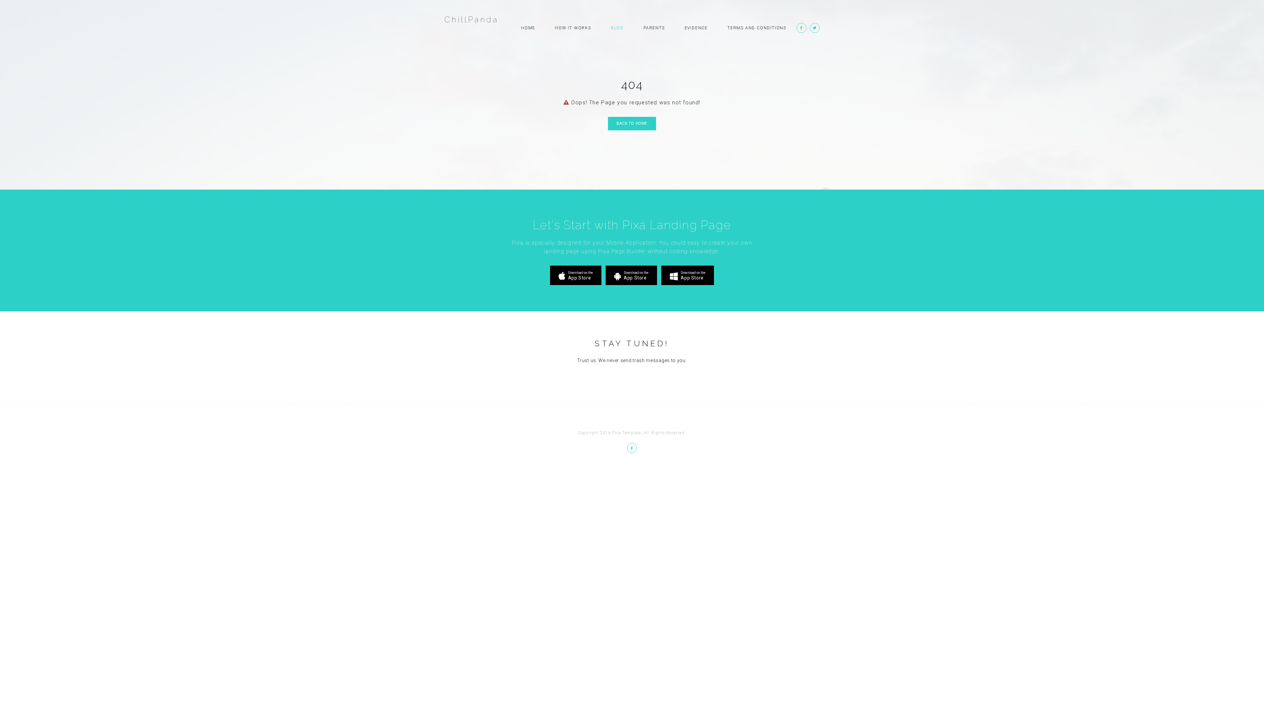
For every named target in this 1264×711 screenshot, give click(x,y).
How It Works (573, 28)
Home (528, 28)
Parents (654, 28)
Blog (617, 28)
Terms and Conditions (756, 28)
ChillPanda (471, 19)
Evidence (696, 28)
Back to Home (632, 123)
